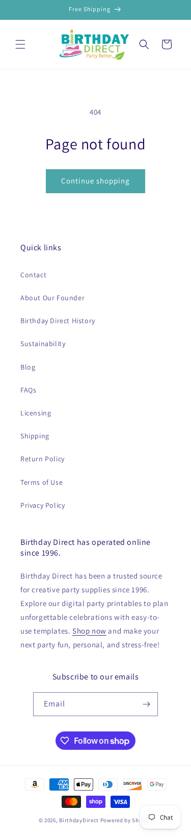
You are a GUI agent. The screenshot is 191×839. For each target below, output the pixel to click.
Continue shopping (95, 181)
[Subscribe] (146, 704)
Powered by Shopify (126, 820)
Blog (27, 367)
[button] (20, 44)
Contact (33, 274)
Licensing (35, 412)
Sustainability (42, 343)
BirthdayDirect (79, 820)
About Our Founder (52, 297)
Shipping (34, 435)
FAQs (28, 390)
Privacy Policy (42, 505)
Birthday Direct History (57, 320)
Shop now (89, 631)
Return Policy (42, 458)
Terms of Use (41, 482)
